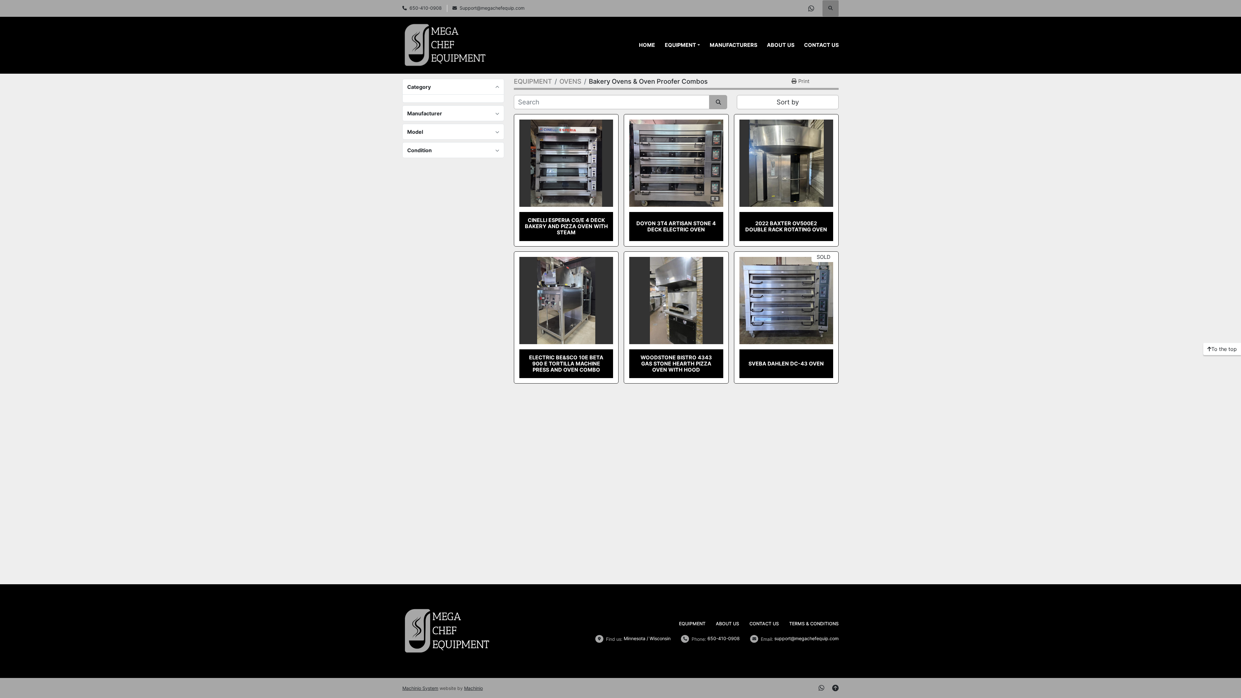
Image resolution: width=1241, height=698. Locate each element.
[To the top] (835, 688)
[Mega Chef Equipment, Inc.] (447, 630)
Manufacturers (733, 45)
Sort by (788, 102)
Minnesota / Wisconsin (647, 638)
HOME (647, 45)
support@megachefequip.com (806, 638)
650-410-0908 (425, 8)
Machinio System (420, 688)
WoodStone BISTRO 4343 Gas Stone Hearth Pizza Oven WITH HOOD (676, 363)
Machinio (473, 688)
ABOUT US (780, 45)
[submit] (718, 102)
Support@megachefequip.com (492, 8)
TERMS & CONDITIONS (814, 623)
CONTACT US (821, 45)
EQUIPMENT (680, 45)
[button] (682, 45)
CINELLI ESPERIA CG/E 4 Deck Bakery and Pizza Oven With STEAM (566, 226)
